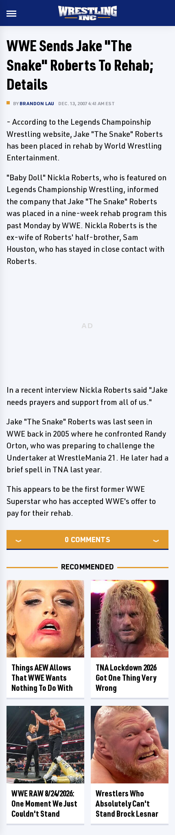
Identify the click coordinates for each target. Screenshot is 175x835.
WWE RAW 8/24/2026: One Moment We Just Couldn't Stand (44, 803)
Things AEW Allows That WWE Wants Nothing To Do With (42, 677)
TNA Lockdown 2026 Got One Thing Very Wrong (126, 677)
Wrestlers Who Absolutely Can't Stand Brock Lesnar (127, 803)
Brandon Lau (37, 103)
